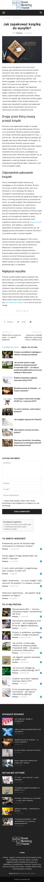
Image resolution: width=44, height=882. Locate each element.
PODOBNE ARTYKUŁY (10, 347)
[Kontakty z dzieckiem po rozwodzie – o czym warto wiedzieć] (7, 801)
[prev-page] (20, 451)
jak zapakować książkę (14, 302)
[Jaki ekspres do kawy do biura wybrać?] (7, 432)
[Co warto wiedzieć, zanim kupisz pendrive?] (7, 411)
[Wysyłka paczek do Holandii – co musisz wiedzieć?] (7, 390)
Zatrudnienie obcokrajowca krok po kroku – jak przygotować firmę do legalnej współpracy (26, 623)
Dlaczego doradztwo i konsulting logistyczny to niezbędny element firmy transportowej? (27, 442)
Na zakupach (17, 18)
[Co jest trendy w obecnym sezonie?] (7, 753)
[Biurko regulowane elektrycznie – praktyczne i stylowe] (7, 763)
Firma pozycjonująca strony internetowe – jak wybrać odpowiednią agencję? (24, 691)
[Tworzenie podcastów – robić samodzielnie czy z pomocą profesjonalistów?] (7, 821)
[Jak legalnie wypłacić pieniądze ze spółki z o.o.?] (6, 660)
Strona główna (6, 18)
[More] (30, 322)
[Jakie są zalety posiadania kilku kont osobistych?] (7, 732)
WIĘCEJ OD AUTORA (29, 347)
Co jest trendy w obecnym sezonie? (28, 750)
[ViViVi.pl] (22, 5)
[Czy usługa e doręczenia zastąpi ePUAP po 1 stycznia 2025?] (7, 401)
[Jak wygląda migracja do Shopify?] (7, 422)
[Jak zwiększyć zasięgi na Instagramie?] (7, 721)
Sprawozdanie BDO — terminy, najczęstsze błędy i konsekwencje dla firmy (27, 611)
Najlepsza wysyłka (11, 529)
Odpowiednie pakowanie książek (15, 527)
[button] (3, 13)
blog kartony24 (35, 222)
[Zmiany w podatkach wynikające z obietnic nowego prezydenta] (7, 354)
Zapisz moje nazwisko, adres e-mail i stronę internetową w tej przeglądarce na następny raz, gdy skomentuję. (20, 503)
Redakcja (19, 33)
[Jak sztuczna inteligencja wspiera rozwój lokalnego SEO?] (6, 671)
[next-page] (23, 451)
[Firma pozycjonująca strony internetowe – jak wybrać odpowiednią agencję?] (6, 692)
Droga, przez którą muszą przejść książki (18, 524)
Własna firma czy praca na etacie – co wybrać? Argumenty (11, 337)
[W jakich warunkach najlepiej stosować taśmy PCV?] (7, 380)
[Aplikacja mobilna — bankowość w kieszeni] (7, 811)
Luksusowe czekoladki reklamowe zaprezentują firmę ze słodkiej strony (33, 337)
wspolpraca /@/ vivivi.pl (27, 873)
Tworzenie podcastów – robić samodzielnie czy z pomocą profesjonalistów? (25, 821)
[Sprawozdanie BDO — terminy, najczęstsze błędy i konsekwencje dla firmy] (6, 612)
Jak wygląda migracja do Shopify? (28, 419)
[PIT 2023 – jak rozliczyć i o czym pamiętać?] (7, 780)
